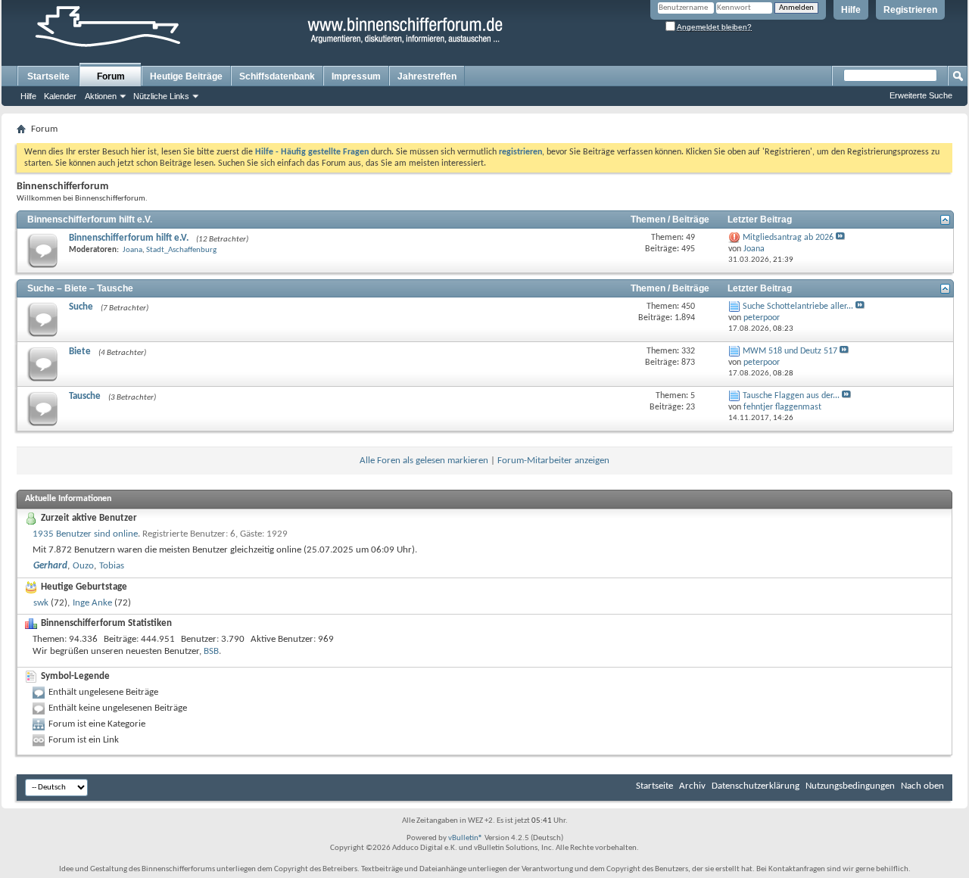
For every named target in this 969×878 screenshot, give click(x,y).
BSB (211, 651)
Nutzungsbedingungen (850, 786)
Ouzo (83, 566)
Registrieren (910, 10)
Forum (111, 76)
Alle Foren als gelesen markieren (424, 460)
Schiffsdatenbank (277, 76)
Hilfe (851, 10)
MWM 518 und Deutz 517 (790, 351)
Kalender (60, 96)
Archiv (692, 786)
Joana (132, 250)
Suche (81, 307)
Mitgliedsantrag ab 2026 (788, 237)
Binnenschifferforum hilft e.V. (89, 219)
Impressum (356, 76)
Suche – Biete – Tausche (80, 288)
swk (40, 603)
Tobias (111, 566)
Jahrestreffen (426, 76)
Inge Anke (92, 603)
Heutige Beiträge (186, 76)
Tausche (85, 396)
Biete (80, 351)
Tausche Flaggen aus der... (791, 395)
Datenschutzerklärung (755, 786)
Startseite (48, 76)
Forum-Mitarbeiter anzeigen (553, 460)
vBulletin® (465, 838)
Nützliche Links (161, 96)
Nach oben (922, 786)
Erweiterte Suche (921, 95)
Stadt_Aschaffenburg (181, 250)
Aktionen (101, 96)
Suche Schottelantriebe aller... (798, 306)
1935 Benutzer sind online (85, 534)
